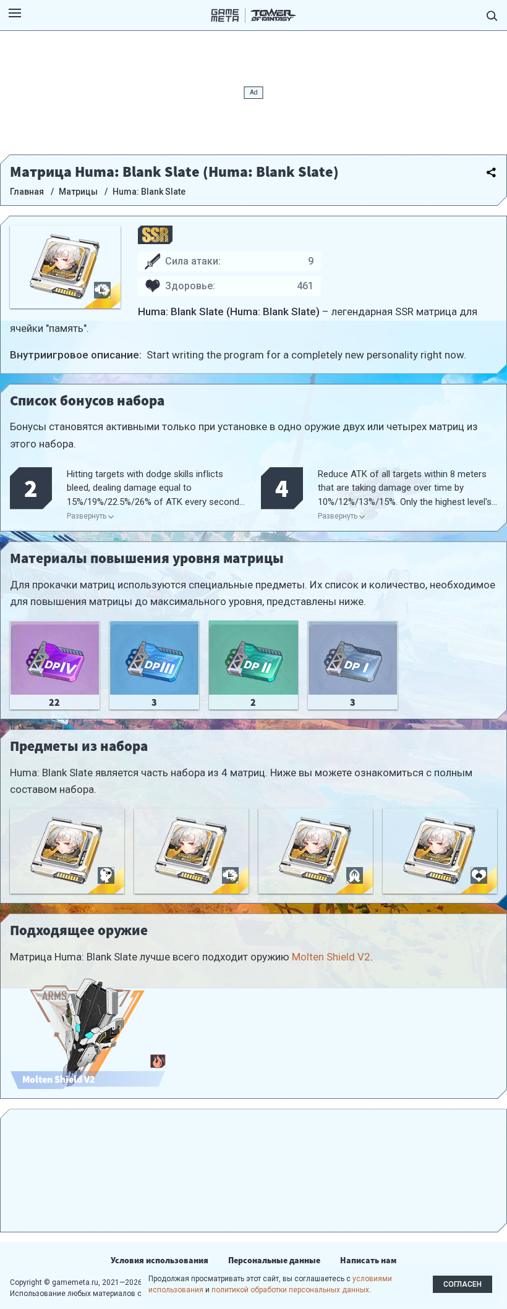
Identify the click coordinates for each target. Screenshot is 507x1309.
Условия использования (159, 1260)
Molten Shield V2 (331, 957)
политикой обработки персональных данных (290, 1290)
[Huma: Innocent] (440, 851)
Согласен (462, 1284)
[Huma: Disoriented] (67, 851)
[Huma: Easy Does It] (315, 851)
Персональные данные (274, 1260)
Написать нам (368, 1260)
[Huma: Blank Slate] (191, 851)
